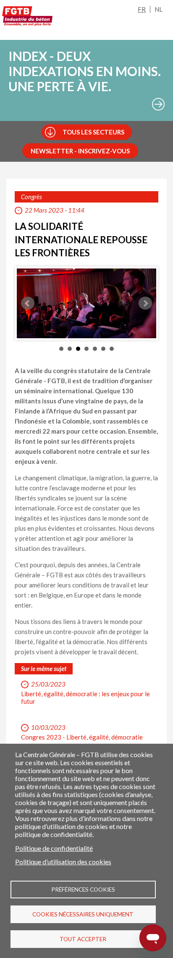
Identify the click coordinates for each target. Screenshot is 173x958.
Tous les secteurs (93, 132)
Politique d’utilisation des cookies (63, 862)
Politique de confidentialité (54, 848)
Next (145, 303)
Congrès (31, 196)
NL (159, 9)
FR (142, 9)
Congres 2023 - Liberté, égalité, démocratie (82, 737)
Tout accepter (83, 939)
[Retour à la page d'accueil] (27, 17)
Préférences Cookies (83, 889)
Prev (27, 303)
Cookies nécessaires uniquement (83, 914)
